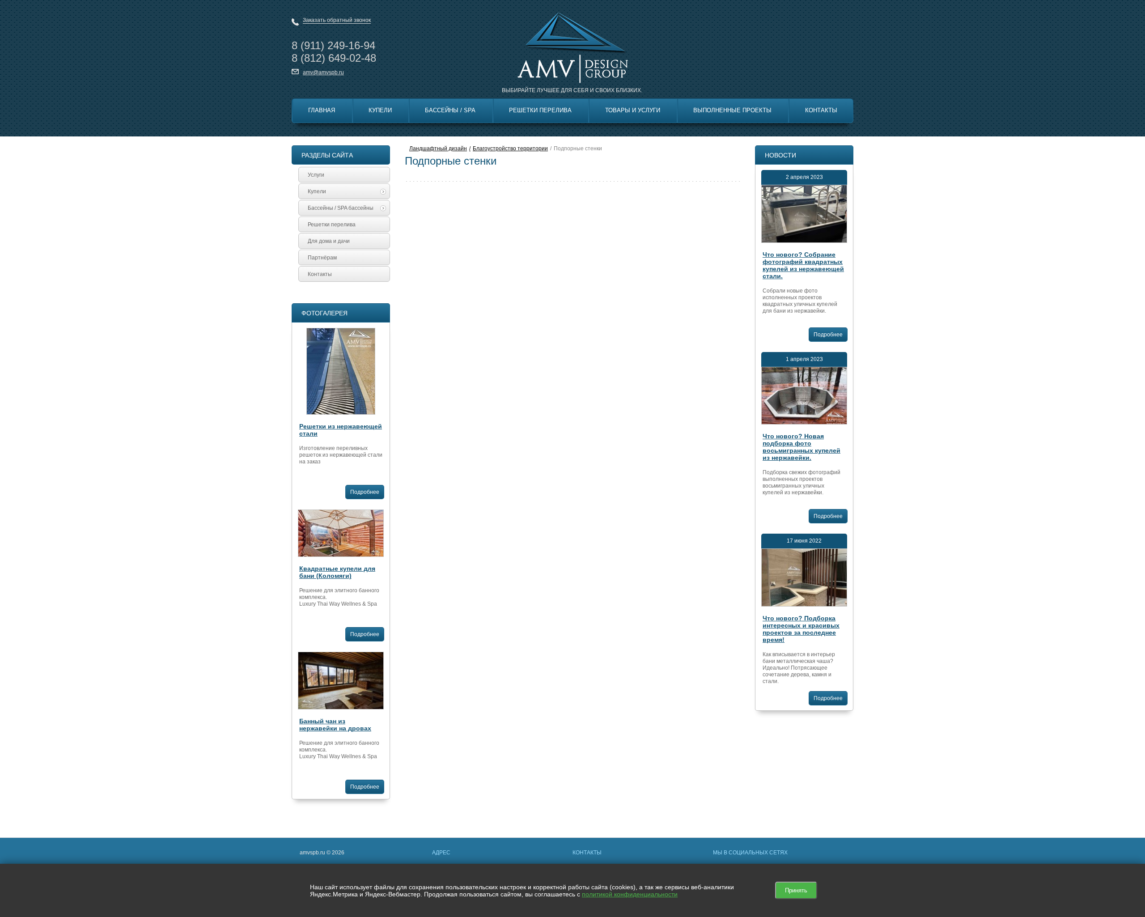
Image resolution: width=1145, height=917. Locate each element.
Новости (780, 155)
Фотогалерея (324, 313)
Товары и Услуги (632, 110)
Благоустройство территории (510, 148)
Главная (321, 110)
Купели (380, 110)
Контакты (821, 110)
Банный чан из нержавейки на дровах (335, 724)
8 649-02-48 (334, 58)
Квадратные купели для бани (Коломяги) (337, 572)
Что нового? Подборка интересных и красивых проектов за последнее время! (801, 629)
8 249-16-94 (333, 45)
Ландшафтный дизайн (438, 148)
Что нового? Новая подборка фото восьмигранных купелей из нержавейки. (801, 447)
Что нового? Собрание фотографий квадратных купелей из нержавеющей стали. (803, 265)
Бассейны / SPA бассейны (340, 208)
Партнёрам (322, 258)
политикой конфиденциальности (630, 894)
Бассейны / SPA (450, 110)
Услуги (316, 175)
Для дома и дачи (329, 241)
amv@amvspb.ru (323, 72)
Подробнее (364, 492)
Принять (796, 890)
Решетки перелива (540, 110)
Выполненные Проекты (732, 110)
